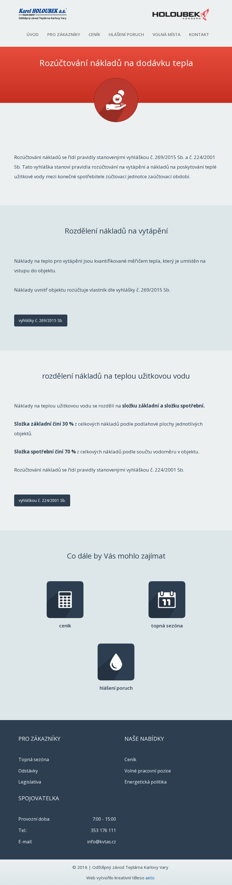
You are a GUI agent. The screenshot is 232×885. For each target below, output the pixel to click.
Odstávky (28, 771)
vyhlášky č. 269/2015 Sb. (41, 320)
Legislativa (29, 782)
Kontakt (199, 34)
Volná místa (166, 34)
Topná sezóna (167, 620)
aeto (149, 877)
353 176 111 (103, 830)
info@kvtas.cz (101, 842)
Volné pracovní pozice (147, 771)
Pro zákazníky (63, 34)
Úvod (33, 34)
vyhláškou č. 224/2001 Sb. (42, 500)
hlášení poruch (116, 682)
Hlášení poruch (126, 34)
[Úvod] (45, 14)
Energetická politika (145, 782)
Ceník (94, 34)
